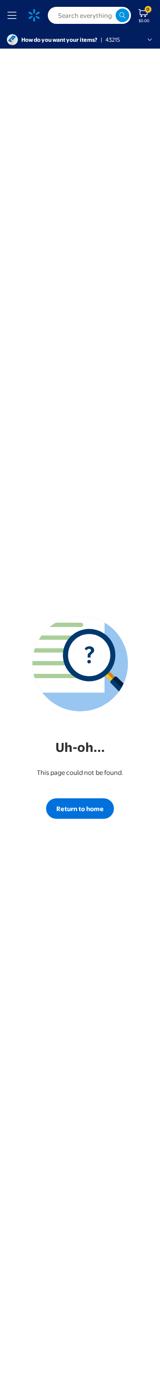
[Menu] (13, 15)
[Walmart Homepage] (34, 15)
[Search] (122, 15)
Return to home (80, 809)
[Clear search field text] (108, 15)
